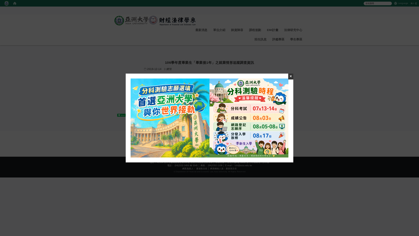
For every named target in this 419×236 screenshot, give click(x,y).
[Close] (290, 76)
